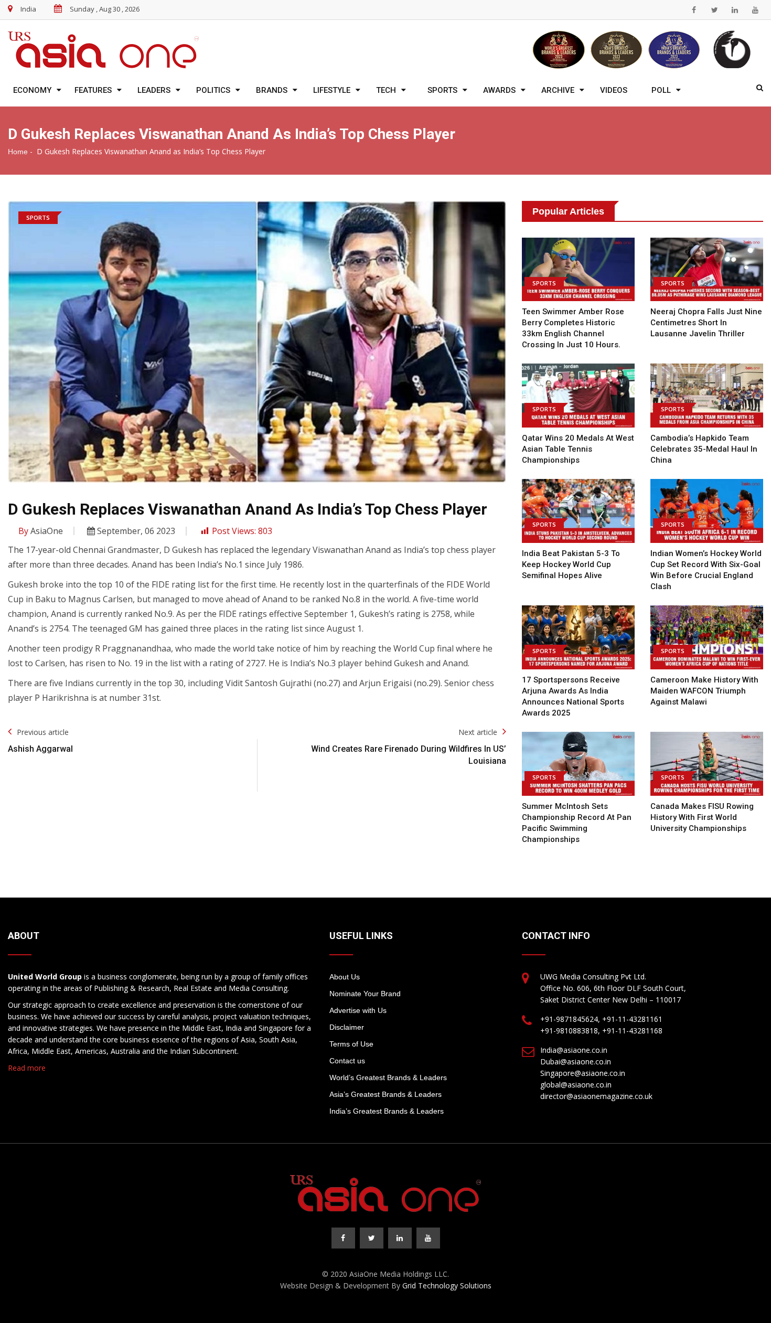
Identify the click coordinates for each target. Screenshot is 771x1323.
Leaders (153, 90)
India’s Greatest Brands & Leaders (386, 1111)
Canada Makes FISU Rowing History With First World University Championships (702, 817)
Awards (499, 90)
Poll (661, 90)
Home (18, 151)
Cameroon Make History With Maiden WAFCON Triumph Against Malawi (704, 691)
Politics (213, 90)
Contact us (347, 1061)
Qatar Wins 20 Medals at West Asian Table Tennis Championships (578, 449)
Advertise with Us (358, 1010)
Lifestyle (331, 90)
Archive (557, 90)
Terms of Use (351, 1044)
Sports (442, 90)
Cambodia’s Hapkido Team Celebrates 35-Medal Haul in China (703, 449)
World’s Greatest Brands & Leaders (388, 1077)
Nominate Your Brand (365, 993)
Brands (271, 90)
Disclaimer (346, 1027)
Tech (386, 90)
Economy (32, 90)
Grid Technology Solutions (446, 1285)
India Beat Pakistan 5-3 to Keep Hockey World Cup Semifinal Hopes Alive (571, 564)
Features (93, 90)
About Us (344, 977)
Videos (613, 90)
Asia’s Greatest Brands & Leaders (385, 1094)
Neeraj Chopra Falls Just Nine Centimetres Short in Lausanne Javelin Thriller (706, 322)
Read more (27, 1068)
